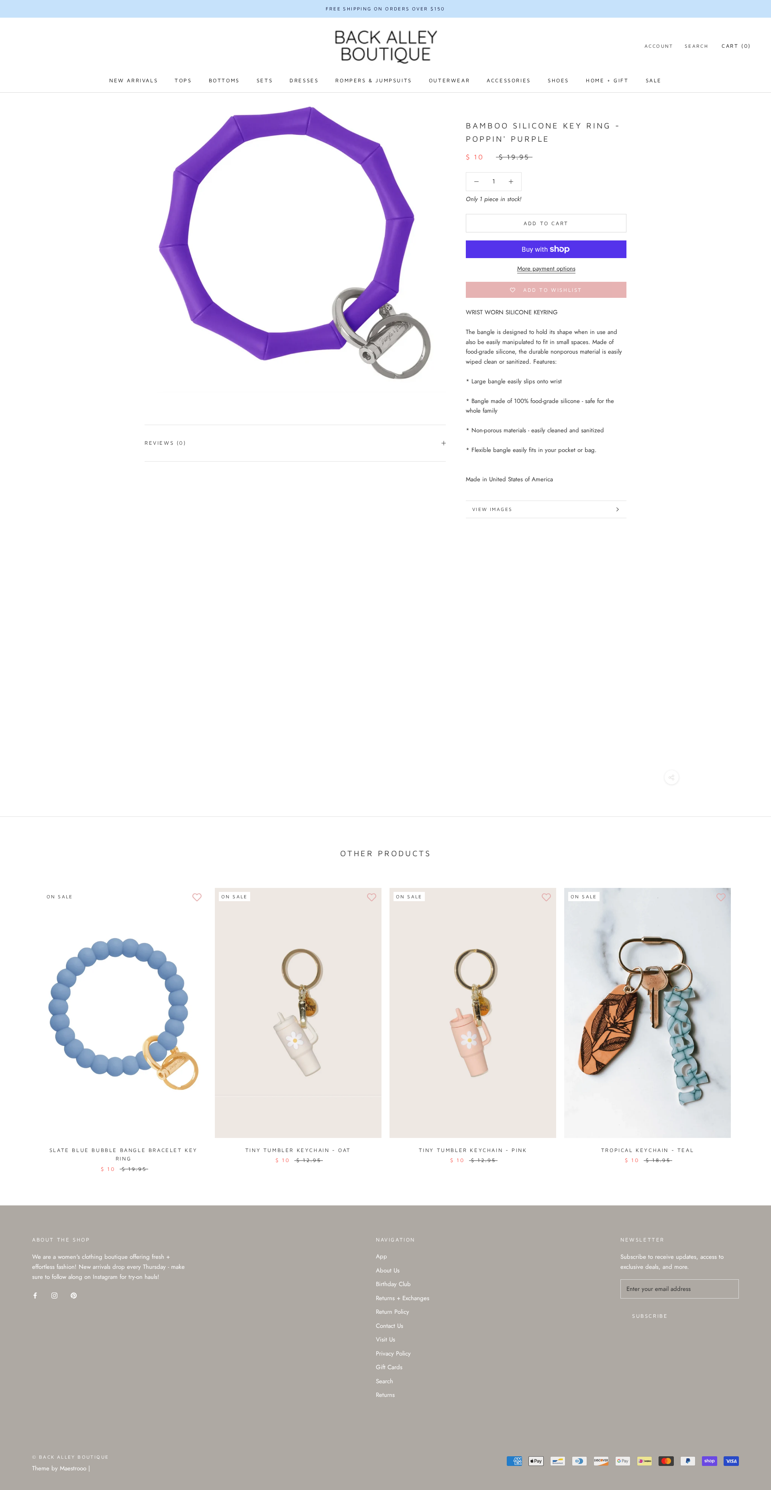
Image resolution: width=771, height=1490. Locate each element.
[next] (746, 1021)
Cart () (736, 46)
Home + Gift (607, 80)
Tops (183, 80)
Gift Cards (389, 1367)
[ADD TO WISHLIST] (197, 898)
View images (492, 509)
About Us (388, 1270)
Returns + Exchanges (402, 1298)
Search (696, 46)
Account (659, 46)
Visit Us (385, 1339)
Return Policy (392, 1311)
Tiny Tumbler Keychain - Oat (298, 1150)
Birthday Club (393, 1284)
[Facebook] (35, 1295)
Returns (385, 1394)
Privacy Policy (393, 1353)
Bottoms (224, 80)
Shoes (558, 80)
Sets (265, 80)
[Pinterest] (74, 1295)
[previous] (25, 1021)
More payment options (546, 268)
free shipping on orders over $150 (385, 9)
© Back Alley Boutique (70, 1457)
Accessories (509, 80)
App (381, 1256)
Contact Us (389, 1325)
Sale (654, 80)
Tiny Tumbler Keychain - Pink (473, 1150)
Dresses (304, 80)
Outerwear (449, 80)
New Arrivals (133, 80)
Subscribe (650, 1316)
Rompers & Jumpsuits (373, 80)
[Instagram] (54, 1295)
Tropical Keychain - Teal (647, 1150)
